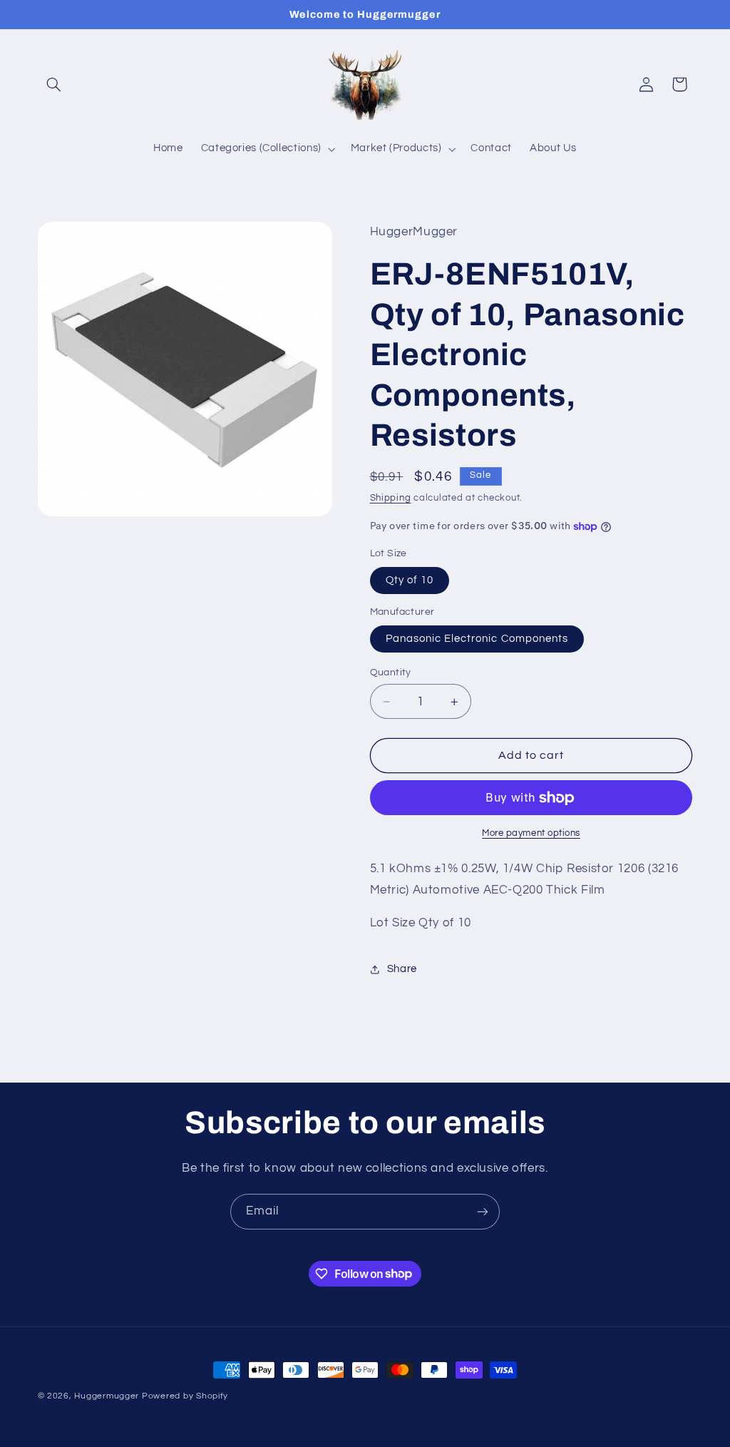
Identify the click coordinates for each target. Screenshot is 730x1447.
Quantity (390, 673)
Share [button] (402, 968)
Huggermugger (106, 1396)
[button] (54, 84)
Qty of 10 (409, 580)
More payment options (531, 833)
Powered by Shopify (185, 1396)
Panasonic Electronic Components (477, 638)
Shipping (390, 498)
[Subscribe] (482, 1211)
